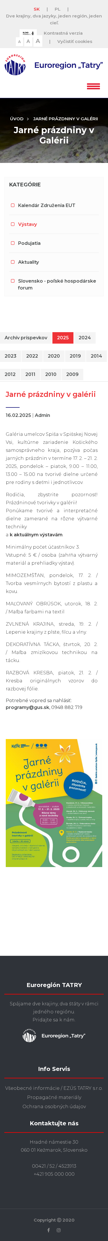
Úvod (17, 118)
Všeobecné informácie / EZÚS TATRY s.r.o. (54, 1088)
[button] (93, 85)
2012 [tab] (10, 374)
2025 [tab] (63, 337)
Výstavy (27, 224)
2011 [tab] (30, 374)
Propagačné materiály (54, 1097)
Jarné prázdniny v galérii (51, 394)
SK (37, 9)
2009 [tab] (72, 374)
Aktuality (28, 262)
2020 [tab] (54, 356)
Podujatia (29, 243)
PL (57, 9)
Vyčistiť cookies (74, 41)
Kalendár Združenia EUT (46, 205)
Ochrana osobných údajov (54, 1106)
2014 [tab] (96, 356)
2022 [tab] (32, 356)
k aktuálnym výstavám (36, 534)
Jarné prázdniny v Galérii (65, 118)
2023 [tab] (10, 356)
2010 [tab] (50, 374)
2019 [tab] (75, 356)
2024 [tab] (85, 337)
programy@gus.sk (27, 707)
